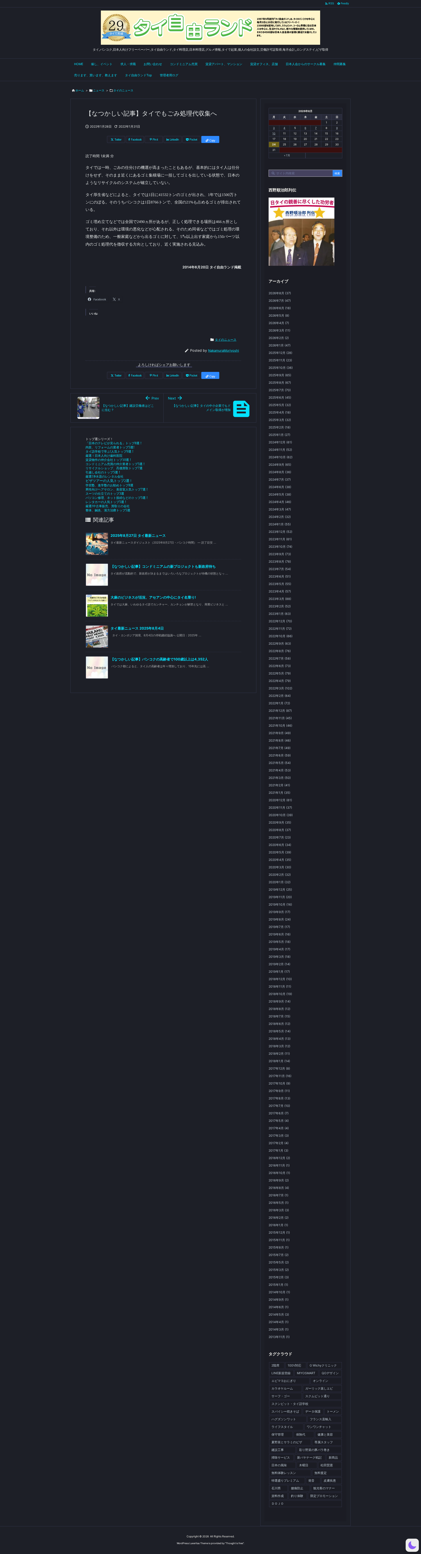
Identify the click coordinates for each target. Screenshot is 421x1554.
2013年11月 (279, 1337)
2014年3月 (279, 1329)
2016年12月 (279, 1158)
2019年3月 (280, 956)
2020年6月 (280, 845)
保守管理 (277, 1434)
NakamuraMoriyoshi (223, 350)
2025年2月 (280, 427)
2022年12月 (280, 621)
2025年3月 (280, 420)
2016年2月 (279, 1217)
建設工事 (277, 1450)
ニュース (98, 90)
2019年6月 (280, 934)
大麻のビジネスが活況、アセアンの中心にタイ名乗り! (153, 597)
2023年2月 (280, 606)
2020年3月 (280, 867)
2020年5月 (280, 852)
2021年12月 (280, 710)
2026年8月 (280, 293)
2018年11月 (280, 986)
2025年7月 (280, 390)
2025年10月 (281, 367)
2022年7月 (280, 658)
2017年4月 (279, 1128)
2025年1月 (279, 435)
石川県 (276, 1488)
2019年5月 (280, 942)
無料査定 (320, 1473)
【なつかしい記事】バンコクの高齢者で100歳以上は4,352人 (159, 659)
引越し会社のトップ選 (103, 472)
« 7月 (287, 155)
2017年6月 (279, 1113)
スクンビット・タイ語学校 (289, 1404)
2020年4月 (280, 860)
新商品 (333, 1457)
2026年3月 (279, 330)
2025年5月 (280, 405)
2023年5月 (280, 584)
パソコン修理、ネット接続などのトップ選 (117, 498)
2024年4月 (280, 502)
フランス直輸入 (320, 1419)
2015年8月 (279, 1247)
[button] (412, 1545)
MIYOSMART (306, 1373)
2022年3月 (280, 688)
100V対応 (294, 1365)
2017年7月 (279, 1106)
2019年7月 (279, 927)
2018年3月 (279, 1046)
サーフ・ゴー (280, 1396)
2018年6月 (279, 1024)
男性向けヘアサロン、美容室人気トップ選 (117, 489)
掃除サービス (280, 1457)
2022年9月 (280, 643)
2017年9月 (279, 1091)
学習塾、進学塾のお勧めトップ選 (109, 485)
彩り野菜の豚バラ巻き (314, 1450)
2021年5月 (280, 763)
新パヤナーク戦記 (309, 1457)
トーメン (333, 1411)
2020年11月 (280, 807)
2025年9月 (280, 375)
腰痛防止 (297, 1488)
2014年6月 (279, 1307)
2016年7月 (278, 1195)
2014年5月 (279, 1314)
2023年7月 (280, 569)
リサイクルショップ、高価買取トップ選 (114, 468)
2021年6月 (280, 755)
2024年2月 (280, 517)
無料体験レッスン (283, 1473)
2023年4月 (280, 591)
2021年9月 (280, 733)
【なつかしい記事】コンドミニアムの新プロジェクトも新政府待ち (163, 566)
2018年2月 (279, 1053)
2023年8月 (280, 561)
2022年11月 (280, 628)
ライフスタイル (282, 1427)
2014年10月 (279, 1292)
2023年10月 (280, 546)
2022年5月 (280, 673)
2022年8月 (280, 651)
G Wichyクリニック (323, 1365)
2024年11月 (280, 449)
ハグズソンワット (283, 1419)
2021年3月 (280, 778)
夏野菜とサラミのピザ (286, 1442)
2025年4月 (280, 412)
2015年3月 (279, 1270)
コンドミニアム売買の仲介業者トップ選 (115, 464)
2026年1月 (280, 345)
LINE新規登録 (281, 1373)
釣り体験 (297, 1496)
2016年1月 (278, 1225)
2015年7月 (279, 1255)
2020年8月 (280, 830)
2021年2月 (279, 785)
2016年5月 (279, 1202)
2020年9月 (280, 822)
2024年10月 (281, 457)
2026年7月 (280, 300)
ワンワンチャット (319, 1427)
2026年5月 (279, 315)
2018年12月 (280, 979)
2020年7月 (280, 837)
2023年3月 (280, 599)
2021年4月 (280, 770)
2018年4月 (280, 1038)
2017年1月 (278, 1150)
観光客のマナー (324, 1488)
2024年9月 (280, 464)
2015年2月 (279, 1277)
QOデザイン (330, 1373)
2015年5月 (279, 1262)
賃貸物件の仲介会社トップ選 (108, 460)
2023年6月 (280, 576)
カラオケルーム (282, 1388)
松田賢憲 (327, 1465)
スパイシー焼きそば (285, 1411)
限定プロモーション (324, 1496)
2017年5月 (279, 1120)
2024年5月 (280, 494)
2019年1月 (279, 971)
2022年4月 (280, 681)
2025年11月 (280, 360)
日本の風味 (279, 1465)
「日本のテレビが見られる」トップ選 (113, 443)
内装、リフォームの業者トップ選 (110, 447)
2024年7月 (280, 479)
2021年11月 (280, 718)
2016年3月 (279, 1210)
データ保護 (313, 1411)
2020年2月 (280, 874)
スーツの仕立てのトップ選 (105, 493)
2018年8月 (279, 1009)
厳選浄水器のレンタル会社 (104, 476)
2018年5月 (280, 1031)
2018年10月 (280, 994)
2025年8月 (280, 382)
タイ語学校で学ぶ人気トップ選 (109, 451)
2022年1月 (279, 703)
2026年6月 (280, 308)
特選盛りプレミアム (285, 1480)
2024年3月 (280, 509)
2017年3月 (279, 1135)
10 (273, 133)
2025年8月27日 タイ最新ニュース (138, 535)
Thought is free (234, 1543)
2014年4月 (279, 1322)
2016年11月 (279, 1165)
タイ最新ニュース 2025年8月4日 (137, 628)
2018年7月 (279, 1016)
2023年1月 (280, 614)
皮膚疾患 (330, 1480)
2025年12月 (280, 353)
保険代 (300, 1434)
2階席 (275, 1365)
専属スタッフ (323, 1442)
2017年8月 (279, 1098)
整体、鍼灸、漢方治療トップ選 (108, 510)
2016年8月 (279, 1188)
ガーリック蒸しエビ (319, 1388)
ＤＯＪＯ (277, 1503)
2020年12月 (280, 800)
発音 (311, 1480)
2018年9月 (280, 1001)
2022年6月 (280, 666)
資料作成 (277, 1496)
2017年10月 (279, 1083)
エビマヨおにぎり (283, 1381)
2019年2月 (279, 964)
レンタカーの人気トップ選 (106, 502)
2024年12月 (280, 442)
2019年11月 (280, 897)
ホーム (79, 90)
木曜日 (303, 1465)
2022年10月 (281, 636)
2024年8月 (280, 472)
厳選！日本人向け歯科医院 (104, 455)
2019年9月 (279, 912)
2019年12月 (280, 889)
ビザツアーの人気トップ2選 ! (108, 481)
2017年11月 (280, 1076)
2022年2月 (280, 696)
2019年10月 (280, 904)
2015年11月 (279, 1240)
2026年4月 (279, 323)
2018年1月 (279, 1061)
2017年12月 (279, 1068)
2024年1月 (280, 524)
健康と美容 (325, 1434)
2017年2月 (279, 1143)
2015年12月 (279, 1232)
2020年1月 (280, 882)
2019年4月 (279, 949)
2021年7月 (280, 748)
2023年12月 (280, 531)
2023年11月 (280, 539)
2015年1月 (278, 1284)
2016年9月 (279, 1180)
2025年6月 (280, 397)
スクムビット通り (317, 1396)
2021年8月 (280, 740)
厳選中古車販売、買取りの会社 (108, 506)
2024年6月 (280, 487)
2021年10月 (280, 725)
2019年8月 (280, 919)
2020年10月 (281, 815)
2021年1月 (279, 792)
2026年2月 (279, 338)
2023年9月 (280, 554)
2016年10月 (279, 1173)
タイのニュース (123, 90)
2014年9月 (279, 1299)
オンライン (320, 1381)
